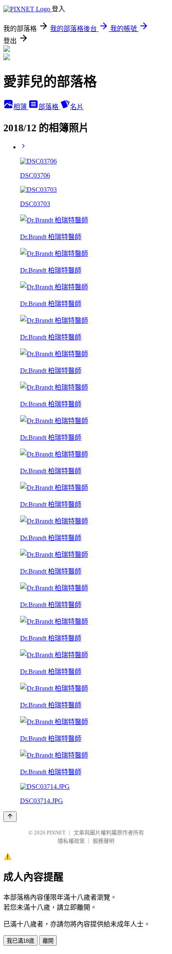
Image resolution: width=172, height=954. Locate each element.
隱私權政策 (71, 841)
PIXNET (56, 832)
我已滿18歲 (20, 941)
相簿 (20, 106)
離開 (48, 941)
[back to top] (10, 816)
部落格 (49, 106)
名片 (76, 106)
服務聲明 (103, 841)
